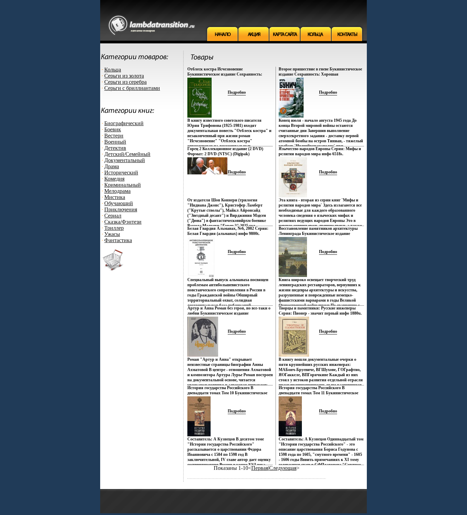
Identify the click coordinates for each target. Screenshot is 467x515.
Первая (259, 468)
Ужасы (112, 234)
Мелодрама (117, 191)
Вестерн (113, 135)
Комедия (114, 179)
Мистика (114, 197)
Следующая (282, 468)
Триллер (114, 228)
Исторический (121, 172)
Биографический (124, 123)
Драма (111, 166)
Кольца (112, 69)
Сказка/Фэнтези (123, 222)
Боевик (112, 129)
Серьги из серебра (125, 82)
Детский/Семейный (127, 154)
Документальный (124, 160)
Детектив (115, 148)
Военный (115, 142)
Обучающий (118, 203)
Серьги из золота (124, 76)
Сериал (112, 216)
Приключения (120, 209)
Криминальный (122, 185)
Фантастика (118, 240)
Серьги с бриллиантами (132, 88)
